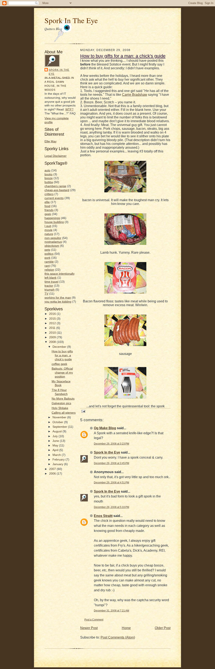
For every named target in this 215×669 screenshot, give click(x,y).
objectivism (52, 245)
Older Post (162, 628)
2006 (53, 473)
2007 (53, 469)
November (59, 417)
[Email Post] (82, 411)
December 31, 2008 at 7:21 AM (111, 610)
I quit (48, 226)
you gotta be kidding (58, 301)
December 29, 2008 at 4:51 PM (111, 482)
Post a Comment (93, 619)
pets (47, 249)
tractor (49, 285)
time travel (51, 281)
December (59, 346)
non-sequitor (53, 238)
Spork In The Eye (71, 20)
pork (47, 257)
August (57, 431)
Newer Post (89, 628)
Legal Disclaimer (56, 155)
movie (48, 230)
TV (46, 293)
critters (49, 194)
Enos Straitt (103, 516)
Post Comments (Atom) (118, 637)
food (47, 206)
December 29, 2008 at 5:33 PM (111, 507)
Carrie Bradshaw (134, 94)
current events (54, 198)
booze (49, 178)
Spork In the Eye (59, 71)
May (55, 445)
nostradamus (53, 241)
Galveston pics (61, 403)
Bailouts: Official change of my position (62, 372)
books (48, 174)
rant (47, 265)
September (60, 426)
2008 (53, 342)
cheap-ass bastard (57, 190)
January (58, 464)
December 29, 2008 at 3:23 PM (111, 443)
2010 (53, 332)
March (57, 454)
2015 (53, 318)
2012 (53, 323)
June (56, 440)
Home (126, 628)
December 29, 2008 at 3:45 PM (111, 463)
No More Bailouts (63, 398)
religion (49, 269)
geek (48, 214)
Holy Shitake (60, 408)
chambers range (55, 186)
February (59, 459)
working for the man (58, 297)
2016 (53, 313)
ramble (49, 261)
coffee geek (59, 364)
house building (54, 222)
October (58, 422)
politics (49, 253)
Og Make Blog (105, 428)
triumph (50, 289)
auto (47, 170)
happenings (52, 218)
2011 (52, 327)
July (55, 436)
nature (49, 234)
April (55, 450)
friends (49, 210)
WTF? (69, 109)
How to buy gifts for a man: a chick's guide (62, 355)
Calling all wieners (64, 412)
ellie (47, 202)
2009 (53, 337)
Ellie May (50, 141)
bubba (49, 182)
